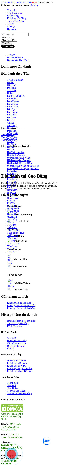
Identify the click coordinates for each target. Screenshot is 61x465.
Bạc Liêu (11, 117)
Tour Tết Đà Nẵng (15, 152)
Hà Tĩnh (11, 149)
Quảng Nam (13, 208)
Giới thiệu (11, 338)
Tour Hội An (13, 388)
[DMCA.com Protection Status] (12, 411)
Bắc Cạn (11, 109)
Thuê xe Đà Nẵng (15, 21)
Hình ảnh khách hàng (17, 340)
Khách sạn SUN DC (17, 365)
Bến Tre (11, 120)
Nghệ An (11, 192)
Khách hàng (13, 15)
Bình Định (12, 98)
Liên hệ (10, 348)
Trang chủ (12, 10)
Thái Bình (12, 227)
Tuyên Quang (13, 243)
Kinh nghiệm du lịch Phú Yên (21, 305)
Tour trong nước (14, 13)
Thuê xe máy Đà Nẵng (18, 323)
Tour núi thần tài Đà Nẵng (19, 393)
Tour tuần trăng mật (16, 155)
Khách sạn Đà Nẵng (16, 18)
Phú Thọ (11, 200)
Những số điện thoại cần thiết (21, 321)
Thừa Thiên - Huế (15, 233)
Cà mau (10, 122)
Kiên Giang (12, 171)
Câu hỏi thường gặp (16, 343)
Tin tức (10, 23)
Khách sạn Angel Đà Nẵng (19, 368)
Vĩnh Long (12, 246)
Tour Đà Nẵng (8, 134)
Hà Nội (10, 82)
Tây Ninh (11, 224)
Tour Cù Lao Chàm (16, 391)
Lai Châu (11, 182)
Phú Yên (11, 203)
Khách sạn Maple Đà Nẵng (20, 371)
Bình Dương (13, 101)
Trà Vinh (11, 241)
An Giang (11, 90)
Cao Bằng (12, 125)
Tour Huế (11, 385)
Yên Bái (11, 251)
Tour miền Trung (9, 137)
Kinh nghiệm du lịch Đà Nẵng (21, 308)
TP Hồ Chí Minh (15, 79)
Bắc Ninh (11, 114)
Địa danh (11, 29)
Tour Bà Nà (12, 382)
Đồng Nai (11, 130)
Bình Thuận (12, 106)
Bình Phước (12, 104)
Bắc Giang (12, 112)
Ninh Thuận (13, 198)
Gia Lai (10, 141)
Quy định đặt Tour (15, 346)
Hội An (10, 93)
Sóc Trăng (12, 219)
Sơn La (10, 222)
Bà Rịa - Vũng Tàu (16, 96)
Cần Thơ (11, 85)
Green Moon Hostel (16, 360)
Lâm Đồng (12, 179)
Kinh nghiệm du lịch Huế (19, 302)
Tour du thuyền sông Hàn (19, 160)
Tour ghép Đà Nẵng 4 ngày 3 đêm (23, 168)
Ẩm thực (11, 26)
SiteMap (34, 5)
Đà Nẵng (11, 88)
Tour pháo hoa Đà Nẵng (18, 157)
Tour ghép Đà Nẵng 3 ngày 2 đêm (23, 166)
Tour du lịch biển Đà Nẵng (19, 163)
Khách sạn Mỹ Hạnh (17, 363)
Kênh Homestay (14, 326)
